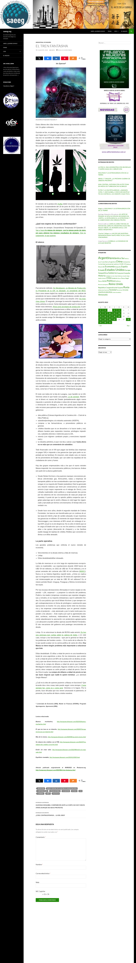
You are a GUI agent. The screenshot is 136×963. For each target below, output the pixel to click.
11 (114, 313)
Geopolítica (103, 273)
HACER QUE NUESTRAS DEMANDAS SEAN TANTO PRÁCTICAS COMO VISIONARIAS (114, 235)
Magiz (100, 208)
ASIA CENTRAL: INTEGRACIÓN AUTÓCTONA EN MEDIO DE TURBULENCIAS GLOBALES (113, 185)
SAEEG (53, 50)
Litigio (128, 276)
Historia (101, 275)
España (124, 266)
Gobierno (41, 793)
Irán (114, 276)
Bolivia (127, 258)
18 (114, 316)
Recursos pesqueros (103, 284)
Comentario (40, 837)
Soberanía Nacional (103, 290)
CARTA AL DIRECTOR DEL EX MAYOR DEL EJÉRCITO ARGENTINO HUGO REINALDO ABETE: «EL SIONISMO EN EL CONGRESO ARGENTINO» (114, 226)
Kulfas (59, 204)
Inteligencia (109, 276)
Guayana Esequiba (123, 273)
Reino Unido (116, 283)
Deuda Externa (55, 791)
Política (111, 280)
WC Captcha (40, 891)
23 (105, 319)
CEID (115, 31)
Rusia (126, 287)
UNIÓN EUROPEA (105, 292)
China (119, 261)
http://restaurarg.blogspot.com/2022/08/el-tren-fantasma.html (55, 770)
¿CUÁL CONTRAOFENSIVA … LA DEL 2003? (50, 814)
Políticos (56, 793)
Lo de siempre (73, 397)
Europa (127, 270)
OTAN (108, 278)
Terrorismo (119, 290)
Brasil (99, 262)
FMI (81, 791)
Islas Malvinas (119, 276)
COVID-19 (122, 264)
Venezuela (103, 294)
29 (100, 322)
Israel (124, 276)
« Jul (100, 325)
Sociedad (113, 290)
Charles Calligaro (104, 233)
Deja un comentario (65, 50)
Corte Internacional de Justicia (108, 264)
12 (119, 313)
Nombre (39, 864)
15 (100, 316)
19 (119, 316)
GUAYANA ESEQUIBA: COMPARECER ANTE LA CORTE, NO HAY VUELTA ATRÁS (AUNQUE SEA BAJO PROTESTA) (60, 805)
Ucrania (125, 290)
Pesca (119, 278)
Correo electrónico (43, 873)
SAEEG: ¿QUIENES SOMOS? (98, 31)
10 (110, 313)
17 (110, 316)
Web (37, 882)
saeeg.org (7, 31)
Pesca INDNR (102, 281)
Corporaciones (42, 791)
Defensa (128, 264)
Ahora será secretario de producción (66, 307)
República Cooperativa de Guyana (110, 287)
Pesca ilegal (125, 278)
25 (114, 319)
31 (110, 322)
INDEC (82, 571)
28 (128, 319)
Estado (74, 791)
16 (105, 316)
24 (110, 319)
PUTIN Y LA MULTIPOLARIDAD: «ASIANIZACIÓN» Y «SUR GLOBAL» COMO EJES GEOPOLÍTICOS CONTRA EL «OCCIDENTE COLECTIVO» (114, 192)
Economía (47, 42)
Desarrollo (101, 267)
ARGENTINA (39, 42)
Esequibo (118, 267)
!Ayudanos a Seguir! (8, 86)
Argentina (41, 788)
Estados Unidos (114, 269)
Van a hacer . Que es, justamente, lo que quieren (61, 233)
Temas (109, 31)
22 (100, 319)
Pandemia (114, 278)
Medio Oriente (102, 278)
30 (105, 322)
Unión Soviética (116, 292)
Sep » (128, 325)
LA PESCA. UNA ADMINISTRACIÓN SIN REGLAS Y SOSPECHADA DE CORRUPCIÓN (114, 168)
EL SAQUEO (124, 31)
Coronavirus (126, 262)
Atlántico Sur (118, 258)
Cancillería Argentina (108, 262)
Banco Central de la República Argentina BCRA (62, 788)
